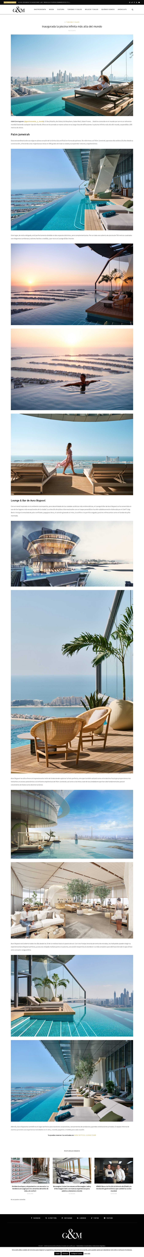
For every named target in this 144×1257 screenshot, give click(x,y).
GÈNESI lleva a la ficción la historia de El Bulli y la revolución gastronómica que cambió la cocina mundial (113, 1188)
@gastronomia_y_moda (33, 121)
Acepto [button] (58, 1253)
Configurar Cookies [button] (76, 1253)
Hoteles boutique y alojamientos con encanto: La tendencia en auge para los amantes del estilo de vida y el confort (30, 1188)
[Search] (131, 9)
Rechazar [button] (65, 1253)
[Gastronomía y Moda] (19, 9)
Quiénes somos (108, 9)
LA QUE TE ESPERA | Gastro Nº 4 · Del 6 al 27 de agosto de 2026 (38, 2)
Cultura (60, 9)
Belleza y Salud (91, 9)
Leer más (87, 1253)
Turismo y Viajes (74, 9)
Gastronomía (40, 9)
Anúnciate (122, 9)
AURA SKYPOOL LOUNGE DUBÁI (85, 1135)
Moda (51, 9)
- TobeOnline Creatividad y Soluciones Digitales (90, 1246)
